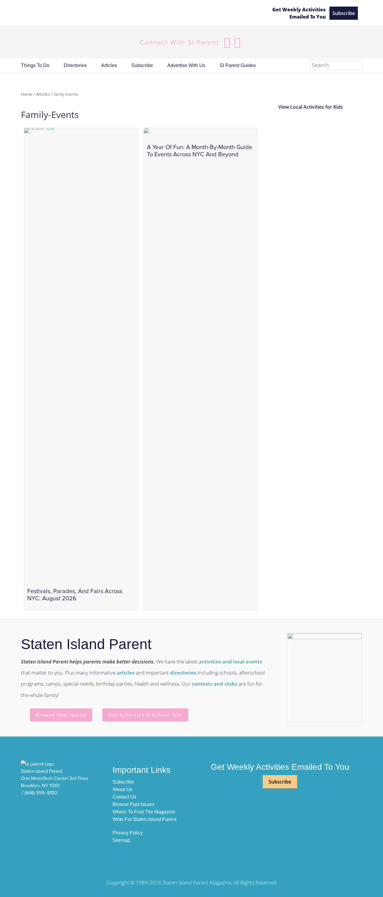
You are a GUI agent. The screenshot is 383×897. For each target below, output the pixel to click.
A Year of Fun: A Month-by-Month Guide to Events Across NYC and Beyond (199, 151)
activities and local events (230, 661)
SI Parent (72, 13)
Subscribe (343, 13)
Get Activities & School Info (145, 715)
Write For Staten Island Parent (144, 819)
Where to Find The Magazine (144, 811)
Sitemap (121, 840)
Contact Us (124, 796)
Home (26, 94)
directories (183, 672)
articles (126, 672)
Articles (43, 94)
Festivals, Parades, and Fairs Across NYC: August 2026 (74, 595)
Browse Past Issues (61, 715)
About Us (122, 789)
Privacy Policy (128, 832)
